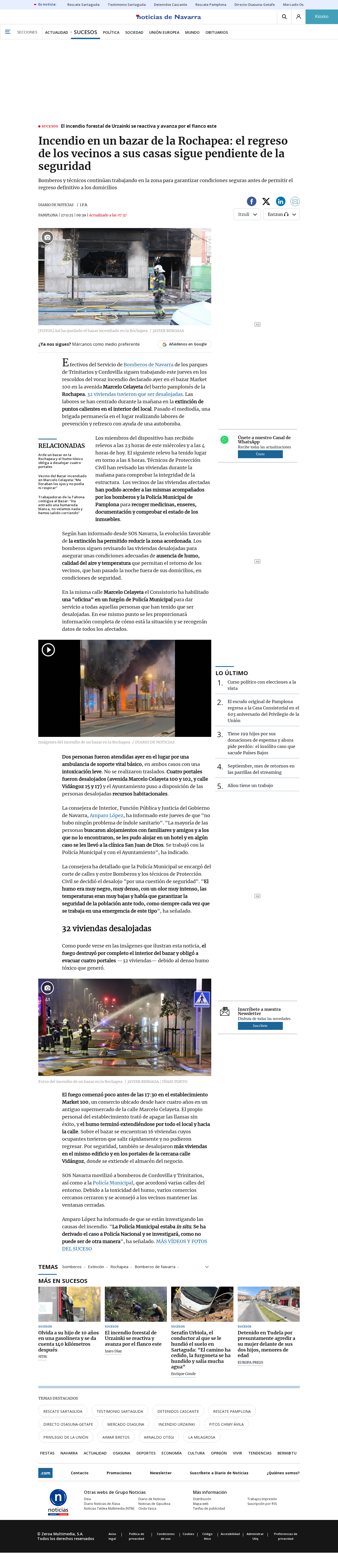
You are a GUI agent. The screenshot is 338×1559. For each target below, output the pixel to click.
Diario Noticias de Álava (102, 1503)
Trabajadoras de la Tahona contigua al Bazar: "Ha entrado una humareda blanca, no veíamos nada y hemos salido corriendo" (61, 505)
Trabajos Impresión (262, 1499)
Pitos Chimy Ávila (226, 1424)
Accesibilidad (230, 1534)
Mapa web (201, 1503)
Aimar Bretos (116, 1437)
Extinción (96, 1266)
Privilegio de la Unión (65, 1437)
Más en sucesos (62, 1281)
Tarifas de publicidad (209, 1508)
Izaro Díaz (113, 1351)
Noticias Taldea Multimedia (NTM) (109, 1508)
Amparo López (106, 815)
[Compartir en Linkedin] (280, 202)
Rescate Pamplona (232, 1411)
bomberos (72, 1266)
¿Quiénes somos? (283, 1472)
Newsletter (161, 1472)
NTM (42, 1357)
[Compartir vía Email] (295, 202)
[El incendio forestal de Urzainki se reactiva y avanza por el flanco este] (136, 1304)
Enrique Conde (183, 1374)
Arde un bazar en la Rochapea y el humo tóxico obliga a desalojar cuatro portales (60, 461)
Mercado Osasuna (125, 1424)
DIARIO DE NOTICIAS (56, 205)
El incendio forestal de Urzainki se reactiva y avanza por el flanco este (139, 126)
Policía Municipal (113, 1183)
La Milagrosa (201, 1437)
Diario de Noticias (151, 1499)
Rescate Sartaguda (62, 1411)
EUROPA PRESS (250, 1363)
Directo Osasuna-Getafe (68, 1424)
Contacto (79, 1472)
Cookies (188, 1534)
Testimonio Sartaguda (120, 1411)
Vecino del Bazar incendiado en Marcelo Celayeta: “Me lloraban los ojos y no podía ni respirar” (62, 482)
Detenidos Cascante (178, 1411)
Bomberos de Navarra (148, 365)
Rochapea (119, 1266)
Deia (87, 1499)
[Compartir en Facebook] (251, 202)
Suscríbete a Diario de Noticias (219, 1472)
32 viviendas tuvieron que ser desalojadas (135, 394)
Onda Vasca (147, 1508)
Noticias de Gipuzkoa (154, 1503)
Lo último (231, 673)
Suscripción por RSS (262, 1503)
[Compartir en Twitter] (266, 202)
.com (45, 1473)
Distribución (202, 1499)
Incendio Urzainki (176, 1424)
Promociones (119, 1472)
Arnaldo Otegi (159, 1437)
